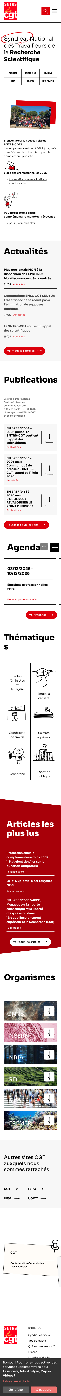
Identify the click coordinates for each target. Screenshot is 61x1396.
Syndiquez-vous (39, 1335)
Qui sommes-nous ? (41, 1346)
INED (30, 81)
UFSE (8, 1198)
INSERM (30, 73)
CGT (7, 1189)
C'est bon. (43, 1389)
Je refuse (16, 1389)
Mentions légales (39, 1357)
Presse (32, 1352)
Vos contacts (37, 1340)
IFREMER (48, 81)
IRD (12, 81)
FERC (32, 1189)
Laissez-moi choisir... (18, 1381)
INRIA (48, 73)
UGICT (33, 1198)
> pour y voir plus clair (21, 223)
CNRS (13, 73)
